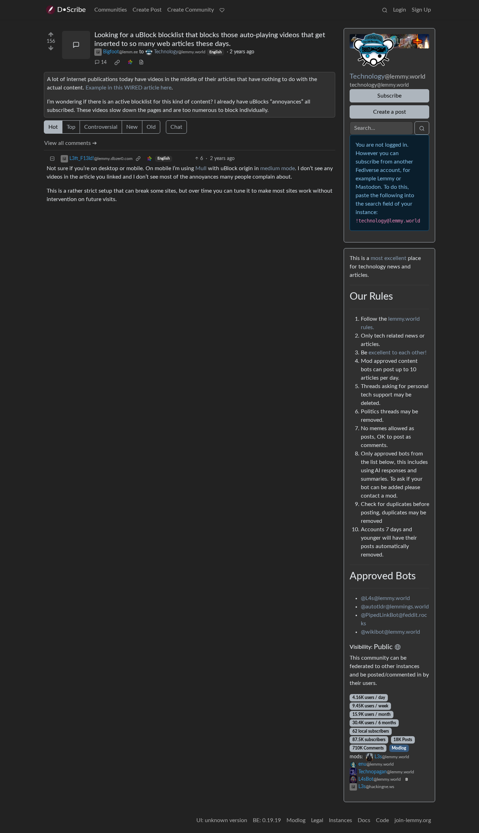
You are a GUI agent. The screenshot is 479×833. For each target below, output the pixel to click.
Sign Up (421, 10)
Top (71, 127)
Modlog (399, 748)
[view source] (141, 63)
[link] (117, 62)
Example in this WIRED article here (128, 88)
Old (151, 127)
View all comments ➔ (70, 143)
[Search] (384, 10)
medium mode (277, 168)
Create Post (147, 10)
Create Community (190, 10)
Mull (201, 168)
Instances (340, 820)
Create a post (389, 112)
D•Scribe (71, 9)
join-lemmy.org (412, 820)
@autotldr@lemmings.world (395, 606)
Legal (317, 820)
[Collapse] (52, 158)
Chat (176, 127)
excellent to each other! (397, 352)
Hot (53, 127)
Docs (364, 820)
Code (382, 820)
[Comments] (76, 45)
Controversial (100, 127)
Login (399, 10)
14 (104, 62)
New (132, 127)
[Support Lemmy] (222, 10)
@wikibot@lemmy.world (390, 632)
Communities (110, 10)
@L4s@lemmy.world (385, 598)
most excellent (388, 258)
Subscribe (389, 96)
